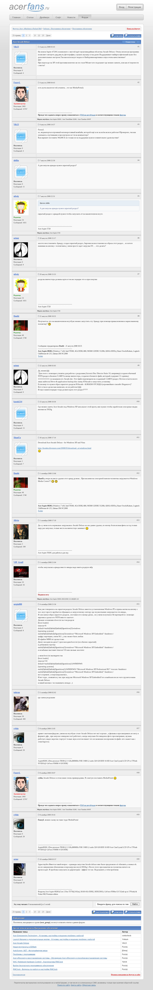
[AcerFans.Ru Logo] (29, 7)
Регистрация (134, 7)
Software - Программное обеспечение (57, 28)
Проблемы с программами (24, 954)
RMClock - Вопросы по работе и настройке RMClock (35, 969)
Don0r (16, 316)
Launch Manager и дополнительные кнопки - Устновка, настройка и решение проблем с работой (54, 939)
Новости (71, 17)
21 (35, 35)
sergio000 (18, 604)
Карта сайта (76, 985)
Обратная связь (89, 985)
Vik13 (16, 47)
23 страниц (17, 35)
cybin (16, 728)
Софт (58, 17)
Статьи (30, 17)
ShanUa (17, 437)
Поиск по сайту (63, 985)
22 (39, 35)
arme (16, 859)
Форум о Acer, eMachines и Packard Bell (27, 28)
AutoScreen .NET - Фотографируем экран (30, 951)
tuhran (17, 692)
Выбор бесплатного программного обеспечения (33, 966)
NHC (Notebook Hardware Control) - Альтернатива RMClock (38, 962)
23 (43, 35)
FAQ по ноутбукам (87, 115)
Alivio (16, 520)
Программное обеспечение (82, 28)
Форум (85, 17)
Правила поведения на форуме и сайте (125, 974)
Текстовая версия (19, 974)
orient (16, 238)
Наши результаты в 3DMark (24, 947)
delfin (16, 160)
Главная (16, 17)
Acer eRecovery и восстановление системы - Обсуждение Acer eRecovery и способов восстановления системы (60, 958)
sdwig (16, 196)
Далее (48, 35)
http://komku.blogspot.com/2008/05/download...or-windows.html (64, 448)
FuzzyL (17, 82)
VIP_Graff (18, 562)
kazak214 (18, 402)
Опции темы (131, 42)
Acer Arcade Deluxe (21, 943)
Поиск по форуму (133, 28)
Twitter (40, 356)
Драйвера (44, 17)
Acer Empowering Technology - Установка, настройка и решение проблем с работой (48, 936)
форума (123, 115)
